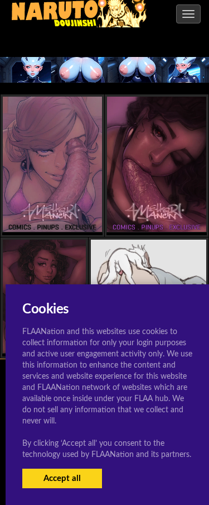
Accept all (62, 478)
